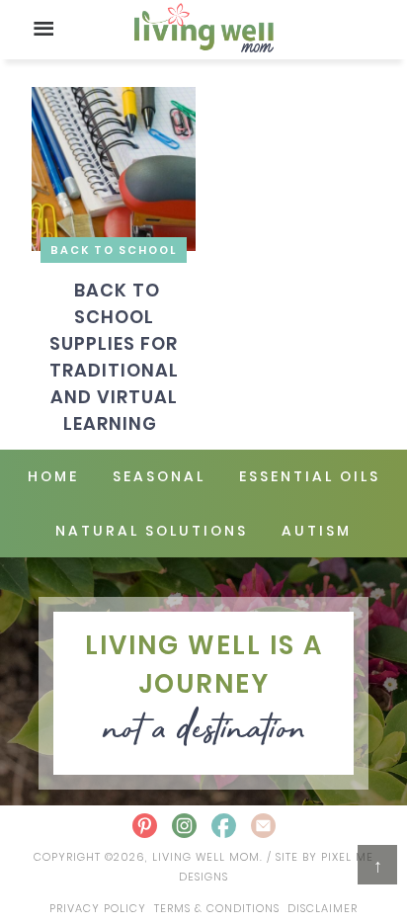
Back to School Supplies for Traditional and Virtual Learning (114, 357)
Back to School (113, 250)
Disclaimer (322, 908)
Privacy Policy (97, 908)
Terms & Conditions (217, 908)
